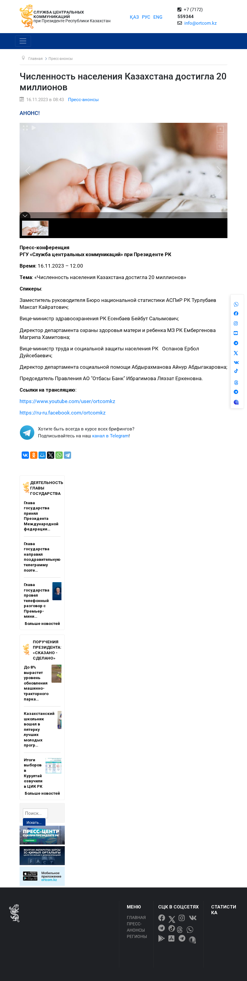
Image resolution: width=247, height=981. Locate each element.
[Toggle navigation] (23, 41)
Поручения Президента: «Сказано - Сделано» (47, 649)
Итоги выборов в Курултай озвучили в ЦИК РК (33, 773)
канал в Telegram (110, 436)
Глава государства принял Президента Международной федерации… (41, 516)
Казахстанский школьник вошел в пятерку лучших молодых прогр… (39, 729)
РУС (146, 17)
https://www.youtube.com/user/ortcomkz (67, 401)
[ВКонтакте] (25, 455)
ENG (157, 17)
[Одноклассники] (33, 455)
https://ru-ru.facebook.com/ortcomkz (62, 413)
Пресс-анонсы (83, 99)
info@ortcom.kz (200, 23)
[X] (50, 455)
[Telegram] (67, 455)
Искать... (34, 823)
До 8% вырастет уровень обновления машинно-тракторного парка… (36, 683)
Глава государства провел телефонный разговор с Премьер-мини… (36, 600)
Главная (136, 917)
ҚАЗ (134, 17)
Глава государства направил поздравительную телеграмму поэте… (42, 557)
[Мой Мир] (42, 455)
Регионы (137, 936)
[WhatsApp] (59, 455)
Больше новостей (42, 623)
